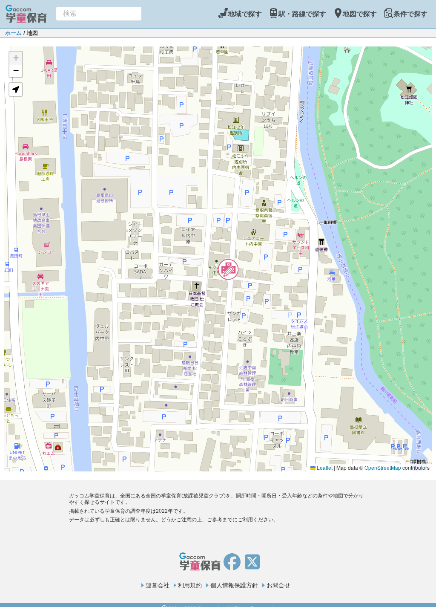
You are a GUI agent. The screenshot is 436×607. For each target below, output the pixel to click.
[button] (228, 269)
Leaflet (324, 467)
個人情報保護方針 (234, 585)
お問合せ (278, 585)
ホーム (13, 33)
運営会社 (157, 585)
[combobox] (98, 13)
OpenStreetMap (382, 467)
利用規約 (190, 585)
